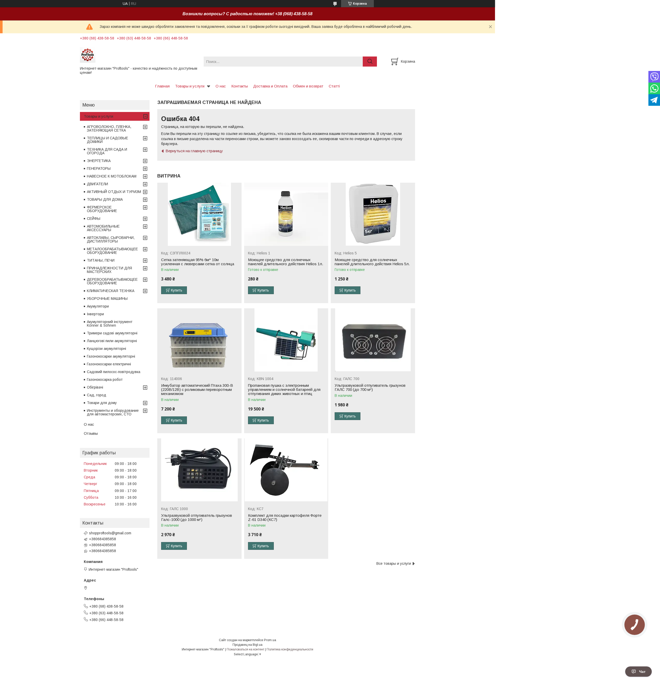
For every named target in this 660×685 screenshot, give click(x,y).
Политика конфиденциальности (290, 649)
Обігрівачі (95, 387)
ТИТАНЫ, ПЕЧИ (100, 260)
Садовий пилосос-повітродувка (113, 372)
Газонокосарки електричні (109, 364)
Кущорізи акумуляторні (106, 348)
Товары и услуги (189, 86)
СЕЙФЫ (93, 218)
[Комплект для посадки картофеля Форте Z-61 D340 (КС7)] (286, 470)
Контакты (239, 86)
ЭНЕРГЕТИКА (99, 161)
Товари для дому (102, 403)
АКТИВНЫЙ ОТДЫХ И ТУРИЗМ (114, 192)
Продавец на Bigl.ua (247, 645)
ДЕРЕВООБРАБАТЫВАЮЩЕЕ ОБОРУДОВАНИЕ (112, 281)
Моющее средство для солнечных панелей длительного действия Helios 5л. (372, 262)
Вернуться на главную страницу (194, 151)
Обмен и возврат (308, 86)
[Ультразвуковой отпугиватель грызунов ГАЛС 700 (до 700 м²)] (373, 340)
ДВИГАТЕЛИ (97, 184)
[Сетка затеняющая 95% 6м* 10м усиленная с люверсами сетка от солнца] (199, 214)
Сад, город (96, 395)
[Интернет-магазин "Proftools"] (138, 54)
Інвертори (95, 314)
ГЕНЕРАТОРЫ (99, 168)
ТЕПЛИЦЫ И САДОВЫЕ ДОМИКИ (107, 140)
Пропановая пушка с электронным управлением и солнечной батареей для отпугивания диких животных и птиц (284, 389)
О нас (221, 86)
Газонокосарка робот (105, 379)
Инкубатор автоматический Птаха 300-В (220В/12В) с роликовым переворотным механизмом (197, 389)
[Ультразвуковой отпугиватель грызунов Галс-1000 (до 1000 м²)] (199, 470)
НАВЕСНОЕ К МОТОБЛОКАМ (111, 176)
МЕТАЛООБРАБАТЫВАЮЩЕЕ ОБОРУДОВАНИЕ (112, 251)
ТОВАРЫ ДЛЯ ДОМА (105, 199)
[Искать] (370, 62)
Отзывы (91, 433)
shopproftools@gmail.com (110, 533)
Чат (642, 672)
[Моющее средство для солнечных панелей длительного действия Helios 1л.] (286, 214)
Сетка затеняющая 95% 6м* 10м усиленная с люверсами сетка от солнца (197, 262)
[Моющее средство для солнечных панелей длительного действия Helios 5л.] (373, 214)
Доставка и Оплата (270, 86)
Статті (334, 86)
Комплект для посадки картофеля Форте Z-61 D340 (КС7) (284, 517)
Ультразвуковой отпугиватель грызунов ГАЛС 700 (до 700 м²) (370, 387)
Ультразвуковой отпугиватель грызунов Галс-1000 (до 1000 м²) (196, 517)
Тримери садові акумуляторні (112, 333)
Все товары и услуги (393, 563)
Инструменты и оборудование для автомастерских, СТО (113, 412)
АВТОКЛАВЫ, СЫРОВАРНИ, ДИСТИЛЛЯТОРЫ (111, 239)
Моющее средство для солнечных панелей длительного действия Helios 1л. (285, 262)
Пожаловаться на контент (245, 649)
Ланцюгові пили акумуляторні (112, 341)
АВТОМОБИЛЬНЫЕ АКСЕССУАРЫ (103, 228)
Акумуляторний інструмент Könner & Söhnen (110, 323)
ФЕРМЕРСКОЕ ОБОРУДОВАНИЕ (102, 209)
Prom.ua (270, 640)
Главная (162, 86)
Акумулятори (98, 306)
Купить (176, 290)
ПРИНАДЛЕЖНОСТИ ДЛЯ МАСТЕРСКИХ (109, 270)
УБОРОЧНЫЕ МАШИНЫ (107, 298)
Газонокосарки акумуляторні (111, 356)
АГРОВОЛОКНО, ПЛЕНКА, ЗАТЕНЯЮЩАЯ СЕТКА (109, 128)
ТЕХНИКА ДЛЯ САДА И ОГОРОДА (107, 151)
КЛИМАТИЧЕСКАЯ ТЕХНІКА (110, 291)
